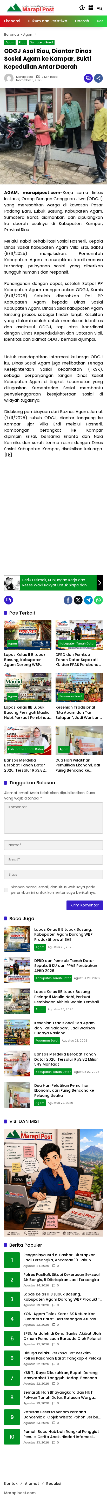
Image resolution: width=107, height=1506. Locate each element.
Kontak (11, 1483)
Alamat (32, 1483)
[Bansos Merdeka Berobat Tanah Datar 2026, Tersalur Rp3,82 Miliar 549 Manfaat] (27, 740)
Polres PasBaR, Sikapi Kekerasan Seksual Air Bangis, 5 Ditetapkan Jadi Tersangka (61, 1277)
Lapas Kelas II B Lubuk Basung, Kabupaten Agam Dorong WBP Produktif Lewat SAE (24, 659)
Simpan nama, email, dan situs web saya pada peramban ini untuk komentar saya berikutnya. (53, 889)
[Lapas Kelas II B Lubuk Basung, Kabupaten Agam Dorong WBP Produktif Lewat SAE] (27, 635)
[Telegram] (88, 600)
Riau (22, 42)
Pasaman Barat (70, 696)
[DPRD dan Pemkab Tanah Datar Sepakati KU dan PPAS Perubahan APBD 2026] (79, 635)
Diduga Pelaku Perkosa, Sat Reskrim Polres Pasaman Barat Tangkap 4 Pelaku (62, 1356)
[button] (82, 8)
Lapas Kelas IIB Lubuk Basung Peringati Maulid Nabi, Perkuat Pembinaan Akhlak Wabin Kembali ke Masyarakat (27, 712)
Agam (9, 42)
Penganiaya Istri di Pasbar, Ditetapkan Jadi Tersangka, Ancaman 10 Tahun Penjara (59, 1258)
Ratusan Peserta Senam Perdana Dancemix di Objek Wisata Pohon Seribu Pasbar (60, 1415)
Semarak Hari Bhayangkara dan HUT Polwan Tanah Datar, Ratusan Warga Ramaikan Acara (58, 1395)
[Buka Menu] (91, 8)
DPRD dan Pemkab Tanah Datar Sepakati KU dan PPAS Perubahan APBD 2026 (78, 659)
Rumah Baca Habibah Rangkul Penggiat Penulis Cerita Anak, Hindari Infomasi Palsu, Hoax (61, 1434)
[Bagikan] (98, 78)
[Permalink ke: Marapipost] (10, 78)
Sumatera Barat (41, 42)
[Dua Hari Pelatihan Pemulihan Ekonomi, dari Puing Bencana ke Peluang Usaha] (79, 740)
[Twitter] (78, 600)
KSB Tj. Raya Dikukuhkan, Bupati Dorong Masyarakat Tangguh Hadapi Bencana (60, 1375)
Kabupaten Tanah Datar (77, 643)
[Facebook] (68, 600)
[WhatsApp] (98, 600)
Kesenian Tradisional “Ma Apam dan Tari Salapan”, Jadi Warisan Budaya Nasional (77, 712)
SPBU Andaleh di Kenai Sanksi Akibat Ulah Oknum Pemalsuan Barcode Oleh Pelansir (62, 1336)
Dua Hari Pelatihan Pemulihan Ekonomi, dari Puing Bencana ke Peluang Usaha (78, 765)
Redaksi (53, 1483)
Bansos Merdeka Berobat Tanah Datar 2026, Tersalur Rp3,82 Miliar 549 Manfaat (24, 765)
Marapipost (24, 76)
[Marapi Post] (30, 7)
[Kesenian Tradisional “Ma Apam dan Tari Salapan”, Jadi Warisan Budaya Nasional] (79, 687)
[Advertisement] (53, 516)
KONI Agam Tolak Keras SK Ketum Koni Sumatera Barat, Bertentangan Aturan (59, 1316)
